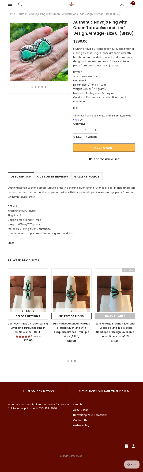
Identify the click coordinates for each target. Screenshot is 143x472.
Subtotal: (79, 137)
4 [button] (42, 87)
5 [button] (45, 87)
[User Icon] (122, 4)
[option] (39, 52)
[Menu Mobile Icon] (10, 4)
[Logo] (71, 4)
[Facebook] (126, 446)
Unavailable (115, 316)
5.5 (28, 311)
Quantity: (79, 124)
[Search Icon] (20, 4)
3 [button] (39, 87)
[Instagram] (133, 446)
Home (11, 14)
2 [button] (35, 87)
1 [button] (32, 87)
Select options (28, 316)
